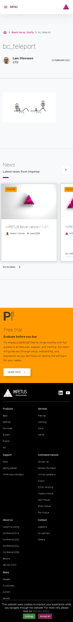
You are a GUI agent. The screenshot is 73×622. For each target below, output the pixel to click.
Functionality (9, 586)
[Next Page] (65, 169)
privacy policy (41, 611)
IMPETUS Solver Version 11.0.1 (27, 227)
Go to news (9, 267)
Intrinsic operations (47, 474)
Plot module (43, 512)
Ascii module (44, 500)
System (6, 435)
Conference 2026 (11, 552)
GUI (67, 253)
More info (14, 372)
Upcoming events (11, 527)
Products (8, 408)
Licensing (42, 422)
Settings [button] (29, 616)
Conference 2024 (11, 546)
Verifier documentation (13, 474)
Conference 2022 (11, 539)
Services (42, 408)
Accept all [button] (45, 616)
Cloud (40, 428)
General (6, 598)
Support (7, 454)
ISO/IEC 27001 (10, 565)
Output (41, 481)
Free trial (42, 416)
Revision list (43, 462)
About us (8, 520)
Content (6, 592)
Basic (5, 416)
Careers (41, 539)
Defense (6, 422)
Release (10, 189)
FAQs (5, 462)
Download (7, 428)
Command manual (48, 454)
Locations (42, 527)
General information (47, 468)
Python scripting (45, 487)
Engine (6, 441)
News (6, 572)
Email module (44, 506)
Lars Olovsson (23, 58)
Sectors (6, 558)
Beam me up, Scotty (23, 32)
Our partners (44, 533)
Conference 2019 (11, 533)
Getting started (10, 468)
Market (41, 435)
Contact (42, 520)
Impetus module (45, 493)
